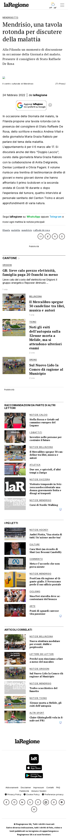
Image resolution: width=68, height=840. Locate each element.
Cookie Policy (33, 794)
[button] (6, 802)
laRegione (40, 95)
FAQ (58, 787)
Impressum (38, 787)
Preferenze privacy (53, 794)
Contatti (50, 787)
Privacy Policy (14, 794)
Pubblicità (24, 791)
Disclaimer (26, 787)
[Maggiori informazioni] (50, 105)
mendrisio (27, 230)
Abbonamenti (12, 787)
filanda (6, 230)
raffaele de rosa (41, 230)
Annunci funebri (38, 791)
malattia (15, 230)
